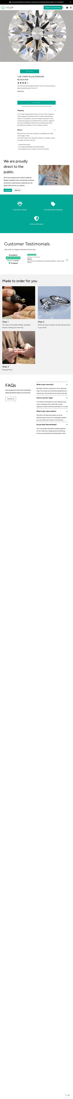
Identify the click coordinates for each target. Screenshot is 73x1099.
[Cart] (67, 7)
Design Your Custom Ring (53, 7)
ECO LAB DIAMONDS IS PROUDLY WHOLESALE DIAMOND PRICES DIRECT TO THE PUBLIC (37, 2)
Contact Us (10, 399)
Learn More (8, 190)
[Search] (62, 7)
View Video (29, 71)
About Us (17, 190)
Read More (20, 91)
